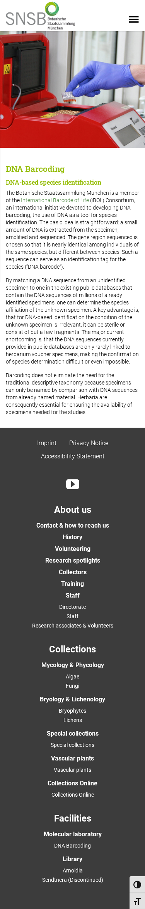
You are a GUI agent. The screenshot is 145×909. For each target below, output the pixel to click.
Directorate (72, 607)
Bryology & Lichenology (72, 699)
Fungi (72, 686)
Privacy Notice (88, 443)
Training (72, 583)
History (72, 537)
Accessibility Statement (72, 456)
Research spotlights (72, 560)
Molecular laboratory (73, 834)
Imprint (46, 443)
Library (72, 859)
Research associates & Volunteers (72, 625)
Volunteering (72, 548)
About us (72, 509)
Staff (73, 595)
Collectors (73, 572)
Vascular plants (72, 758)
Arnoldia (73, 870)
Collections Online (72, 783)
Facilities (72, 818)
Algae (72, 676)
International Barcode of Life (55, 200)
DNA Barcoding (72, 846)
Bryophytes (72, 711)
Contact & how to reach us (72, 525)
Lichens (72, 720)
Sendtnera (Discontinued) (72, 880)
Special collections (73, 733)
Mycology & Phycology (72, 665)
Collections (72, 649)
